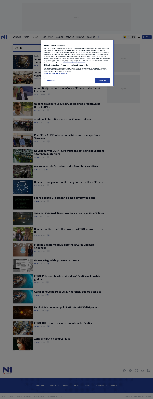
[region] (77, 63)
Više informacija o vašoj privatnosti (74, 62)
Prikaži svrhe (51, 80)
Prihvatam (102, 80)
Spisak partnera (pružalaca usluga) (55, 73)
